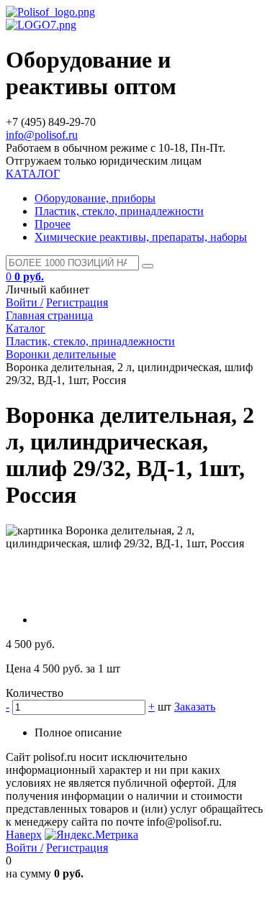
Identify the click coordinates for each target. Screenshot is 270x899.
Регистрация (77, 302)
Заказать (194, 707)
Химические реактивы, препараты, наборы (141, 237)
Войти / (24, 302)
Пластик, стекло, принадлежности (119, 211)
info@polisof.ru (42, 135)
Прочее (53, 224)
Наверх (24, 835)
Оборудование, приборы (95, 198)
